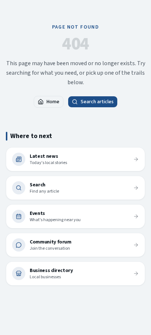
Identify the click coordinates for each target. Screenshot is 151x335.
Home (53, 101)
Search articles (97, 101)
